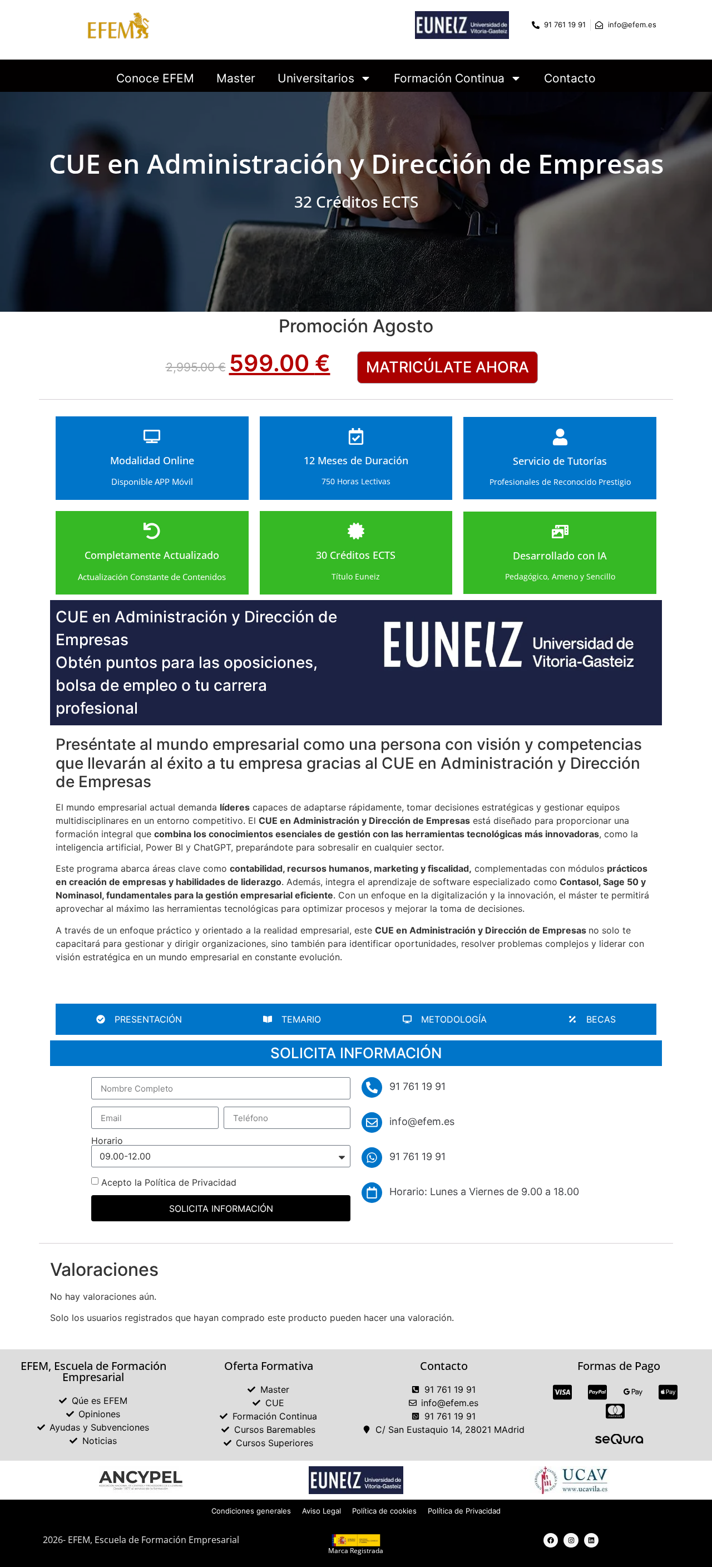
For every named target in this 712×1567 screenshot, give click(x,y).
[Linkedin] (591, 1540)
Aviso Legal (321, 1510)
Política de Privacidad (464, 1510)
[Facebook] (550, 1540)
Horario (107, 1140)
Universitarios (316, 78)
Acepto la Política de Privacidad (168, 1182)
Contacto (570, 78)
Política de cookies (384, 1510)
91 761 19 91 (417, 1156)
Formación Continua (449, 78)
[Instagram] (570, 1540)
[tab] (139, 1019)
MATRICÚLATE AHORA (447, 367)
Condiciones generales (251, 1510)
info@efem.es (421, 1121)
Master (235, 78)
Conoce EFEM (155, 78)
